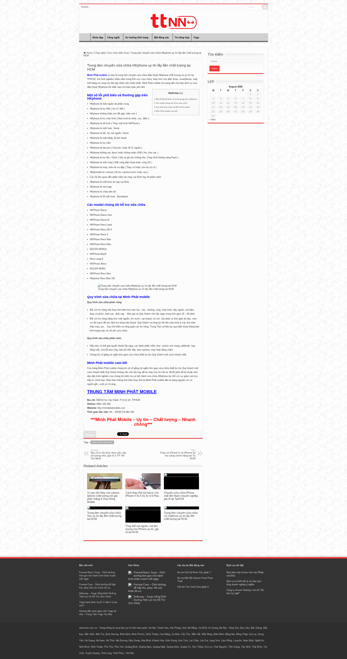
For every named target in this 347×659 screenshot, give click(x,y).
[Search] (265, 7)
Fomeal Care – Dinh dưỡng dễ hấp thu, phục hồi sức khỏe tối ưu (147, 588)
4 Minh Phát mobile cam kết (165, 111)
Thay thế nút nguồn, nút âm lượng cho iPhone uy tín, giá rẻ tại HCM (141, 529)
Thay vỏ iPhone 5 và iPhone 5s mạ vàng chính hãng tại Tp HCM (178, 454)
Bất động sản (161, 37)
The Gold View (193, 586)
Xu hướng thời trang (136, 37)
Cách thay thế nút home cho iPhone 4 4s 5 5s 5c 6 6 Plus (142, 494)
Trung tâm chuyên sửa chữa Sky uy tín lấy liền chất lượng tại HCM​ (104, 515)
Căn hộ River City (194, 572)
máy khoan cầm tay (246, 572)
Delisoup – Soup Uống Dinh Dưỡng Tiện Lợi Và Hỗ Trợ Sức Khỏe (147, 600)
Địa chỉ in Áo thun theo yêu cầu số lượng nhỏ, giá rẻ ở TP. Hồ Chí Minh (108, 454)
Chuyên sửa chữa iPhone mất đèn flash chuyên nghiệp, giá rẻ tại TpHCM (181, 495)
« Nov (212, 119)
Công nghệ (113, 37)
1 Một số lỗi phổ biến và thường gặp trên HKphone (175, 99)
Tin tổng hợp (182, 37)
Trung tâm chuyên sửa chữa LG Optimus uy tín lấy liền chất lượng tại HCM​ (181, 515)
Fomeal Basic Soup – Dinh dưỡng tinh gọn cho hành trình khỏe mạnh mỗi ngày (97, 575)
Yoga (196, 37)
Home (85, 37)
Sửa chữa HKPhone (102, 442)
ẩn (181, 93)
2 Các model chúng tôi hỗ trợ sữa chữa (170, 103)
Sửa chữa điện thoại (118, 52)
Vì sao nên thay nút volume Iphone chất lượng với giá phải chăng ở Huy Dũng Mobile (103, 497)
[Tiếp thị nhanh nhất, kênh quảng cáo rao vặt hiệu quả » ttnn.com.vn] (173, 20)
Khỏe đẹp (98, 37)
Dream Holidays (243, 590)
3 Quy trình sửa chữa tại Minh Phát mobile (172, 107)
